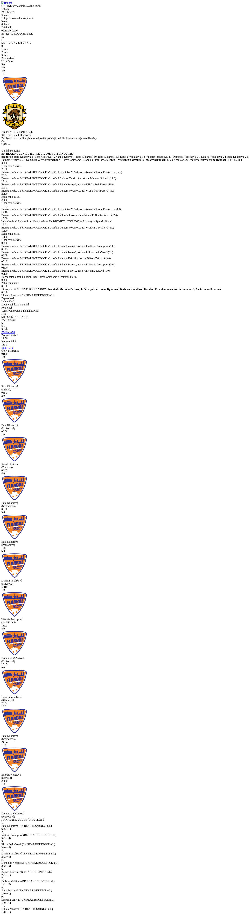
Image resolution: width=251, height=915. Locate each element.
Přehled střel (8, 332)
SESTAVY (7, 347)
